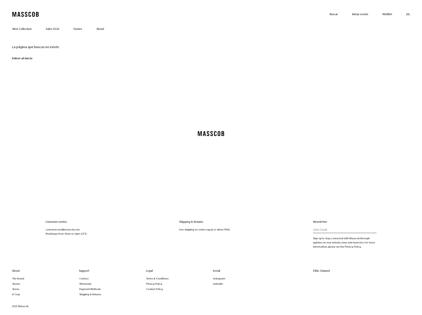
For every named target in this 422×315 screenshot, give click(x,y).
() (408, 14)
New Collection (22, 29)
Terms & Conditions (157, 278)
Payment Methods (90, 289)
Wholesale (85, 283)
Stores (15, 289)
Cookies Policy (154, 289)
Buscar (333, 14)
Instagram (219, 278)
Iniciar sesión (360, 14)
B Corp (16, 294)
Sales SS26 (52, 29)
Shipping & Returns (90, 294)
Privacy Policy (154, 283)
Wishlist (387, 14)
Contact (84, 278)
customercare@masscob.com (62, 229)
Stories (77, 29)
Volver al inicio (22, 58)
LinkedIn (218, 283)
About (100, 29)
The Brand (18, 278)
